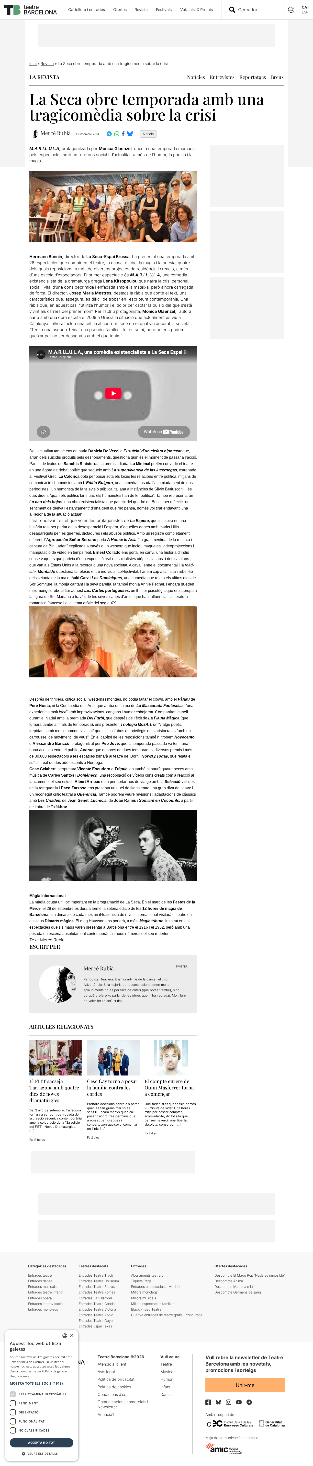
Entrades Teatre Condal (97, 1304)
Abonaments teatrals (147, 1275)
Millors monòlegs (144, 1292)
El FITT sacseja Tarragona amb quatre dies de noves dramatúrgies (54, 1090)
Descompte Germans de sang (237, 1292)
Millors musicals (143, 1298)
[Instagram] (228, 1402)
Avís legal (106, 1371)
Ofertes (120, 9)
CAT (305, 7)
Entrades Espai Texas (95, 1326)
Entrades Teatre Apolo (96, 1315)
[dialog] (41, 1395)
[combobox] (257, 10)
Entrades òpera (40, 1298)
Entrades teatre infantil (45, 1292)
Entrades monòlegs (43, 1309)
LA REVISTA (44, 77)
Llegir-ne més (19, 1376)
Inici (33, 63)
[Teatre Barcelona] (30, 10)
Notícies (196, 77)
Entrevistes (222, 77)
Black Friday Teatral (146, 1309)
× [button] (71, 1335)
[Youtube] (239, 1402)
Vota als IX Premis (196, 9)
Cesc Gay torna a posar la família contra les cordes (112, 1087)
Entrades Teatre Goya (96, 1320)
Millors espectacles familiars (153, 1304)
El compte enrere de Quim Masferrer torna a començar (169, 1087)
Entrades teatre (40, 1275)
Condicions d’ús (112, 1394)
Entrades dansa (40, 1281)
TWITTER (182, 966)
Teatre (166, 1364)
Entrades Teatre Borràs (97, 1286)
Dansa (166, 1394)
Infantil (166, 1386)
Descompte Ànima (228, 1281)
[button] (41, 1383)
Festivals (164, 9)
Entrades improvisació (45, 1304)
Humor (166, 1379)
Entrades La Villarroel (95, 1298)
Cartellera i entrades (86, 9)
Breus (277, 77)
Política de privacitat (116, 1379)
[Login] (291, 10)
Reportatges (252, 77)
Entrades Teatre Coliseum (99, 1281)
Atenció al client (112, 1364)
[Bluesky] (218, 1402)
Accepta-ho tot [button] (41, 1443)
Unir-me (245, 1385)
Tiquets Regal (141, 1281)
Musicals (168, 1371)
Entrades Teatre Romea (97, 1292)
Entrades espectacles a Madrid (155, 1286)
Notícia (148, 134)
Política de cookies (114, 1386)
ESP (305, 12)
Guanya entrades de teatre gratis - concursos (166, 1315)
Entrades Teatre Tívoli (96, 1275)
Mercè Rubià (56, 133)
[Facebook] (208, 1402)
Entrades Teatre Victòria (97, 1309)
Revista (141, 9)
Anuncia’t (106, 1414)
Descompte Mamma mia (233, 1286)
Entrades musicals (42, 1286)
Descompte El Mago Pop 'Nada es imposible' (249, 1275)
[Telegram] (249, 1402)
